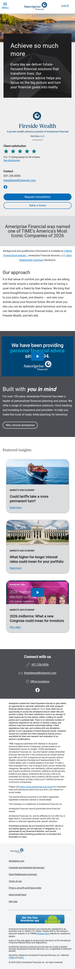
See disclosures (11, 160)
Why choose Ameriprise (20, 425)
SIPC (21, 957)
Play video (15, 627)
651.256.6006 (12, 175)
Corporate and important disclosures (26, 867)
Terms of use (15, 881)
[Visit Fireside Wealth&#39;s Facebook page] (37, 690)
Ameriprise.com (16, 861)
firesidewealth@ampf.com (19, 180)
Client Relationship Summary (23, 874)
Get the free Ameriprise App (40, 919)
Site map (13, 901)
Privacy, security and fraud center (25, 887)
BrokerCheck (43, 933)
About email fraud (17, 894)
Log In (65, 5)
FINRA (12, 957)
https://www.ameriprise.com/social (36, 787)
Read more (15, 507)
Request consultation (38, 197)
